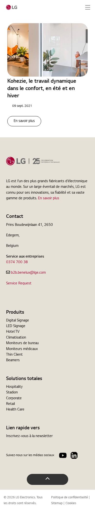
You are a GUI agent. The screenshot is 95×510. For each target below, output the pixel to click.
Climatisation (16, 338)
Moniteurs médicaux (22, 349)
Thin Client (14, 355)
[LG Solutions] (11, 7)
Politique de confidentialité (69, 497)
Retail (10, 404)
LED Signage (15, 326)
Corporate (14, 398)
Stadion (12, 393)
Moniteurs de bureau (22, 343)
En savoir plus (24, 121)
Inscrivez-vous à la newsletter (29, 436)
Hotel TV (12, 332)
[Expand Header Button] (87, 7)
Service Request (18, 284)
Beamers (13, 360)
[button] (47, 479)
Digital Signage (17, 321)
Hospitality (14, 387)
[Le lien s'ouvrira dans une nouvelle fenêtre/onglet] (63, 455)
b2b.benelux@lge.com (28, 273)
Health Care (15, 410)
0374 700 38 (17, 262)
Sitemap (57, 503)
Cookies (71, 503)
